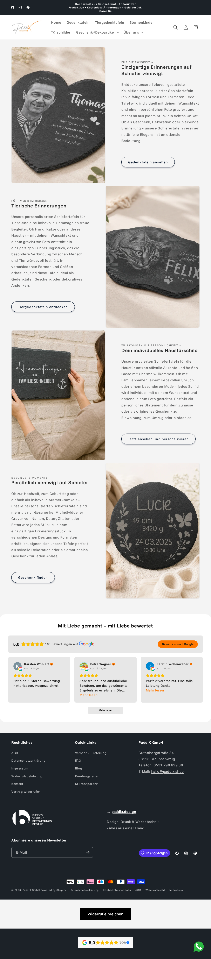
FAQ (78, 760)
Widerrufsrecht (155, 889)
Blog (78, 768)
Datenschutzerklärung (28, 760)
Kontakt (17, 784)
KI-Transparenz (86, 784)
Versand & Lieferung (91, 753)
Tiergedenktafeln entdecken (43, 307)
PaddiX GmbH (31, 889)
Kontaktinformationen (117, 889)
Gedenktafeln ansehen (148, 162)
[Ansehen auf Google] (17, 666)
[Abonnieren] (88, 852)
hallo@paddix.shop (167, 771)
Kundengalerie (86, 776)
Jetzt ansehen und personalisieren (158, 439)
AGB (14, 753)
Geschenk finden (33, 577)
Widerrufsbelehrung (26, 776)
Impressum (19, 768)
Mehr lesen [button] (89, 695)
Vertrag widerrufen (26, 792)
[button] (97, 32)
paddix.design (123, 811)
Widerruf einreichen (105, 914)
